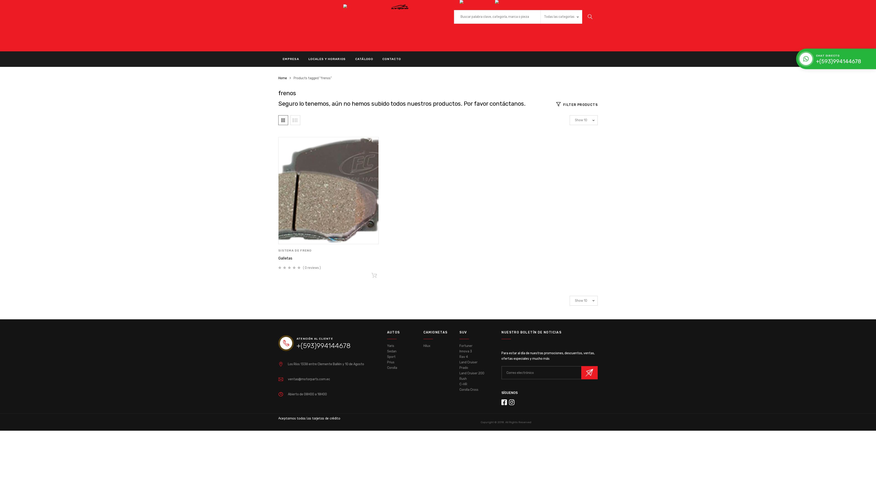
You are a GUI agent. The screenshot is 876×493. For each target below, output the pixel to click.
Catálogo (364, 59)
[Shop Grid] (283, 120)
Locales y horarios (327, 59)
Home (282, 78)
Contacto (391, 59)
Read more (374, 276)
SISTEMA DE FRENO (295, 250)
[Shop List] (295, 120)
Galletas (285, 258)
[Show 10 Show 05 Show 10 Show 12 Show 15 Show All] (584, 120)
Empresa (291, 59)
